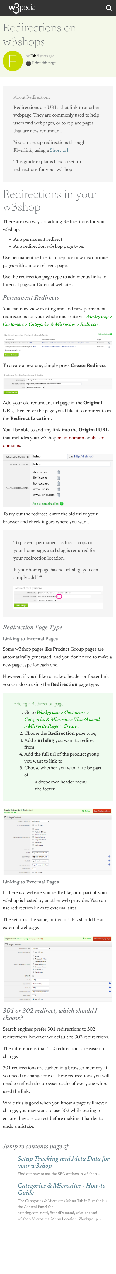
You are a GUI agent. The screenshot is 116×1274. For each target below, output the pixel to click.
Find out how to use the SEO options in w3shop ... (59, 1174)
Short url (59, 150)
